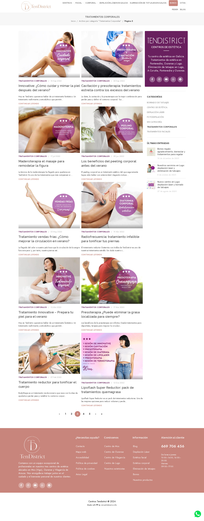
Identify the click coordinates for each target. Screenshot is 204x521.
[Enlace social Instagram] (159, 79)
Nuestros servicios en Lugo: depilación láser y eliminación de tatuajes (171, 168)
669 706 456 (172, 446)
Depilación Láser (155, 112)
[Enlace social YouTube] (166, 79)
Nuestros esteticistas (114, 468)
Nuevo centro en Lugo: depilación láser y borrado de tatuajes (170, 184)
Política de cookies (85, 468)
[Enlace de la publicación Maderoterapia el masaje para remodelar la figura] (49, 130)
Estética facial (140, 457)
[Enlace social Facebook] (152, 79)
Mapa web (81, 452)
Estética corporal (141, 463)
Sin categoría (154, 122)
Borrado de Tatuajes (158, 102)
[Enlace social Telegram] (180, 79)
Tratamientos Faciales (158, 131)
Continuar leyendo (29, 103)
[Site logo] (35, 6)
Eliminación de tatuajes (144, 468)
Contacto (80, 446)
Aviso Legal (81, 474)
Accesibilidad (82, 457)
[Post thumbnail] (151, 154)
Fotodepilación (155, 117)
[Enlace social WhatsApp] (173, 79)
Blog (135, 446)
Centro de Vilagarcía (114, 457)
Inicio (73, 21)
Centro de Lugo (112, 463)
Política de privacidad (86, 463)
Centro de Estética (157, 107)
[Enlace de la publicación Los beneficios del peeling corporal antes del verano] (112, 130)
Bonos (136, 474)
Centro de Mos (111, 446)
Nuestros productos (143, 480)
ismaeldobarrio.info (109, 505)
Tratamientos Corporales (33, 81)
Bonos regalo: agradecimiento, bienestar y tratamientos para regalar (171, 151)
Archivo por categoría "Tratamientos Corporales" (100, 21)
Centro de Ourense (114, 452)
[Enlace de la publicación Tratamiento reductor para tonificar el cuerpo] (49, 353)
